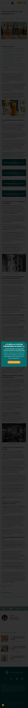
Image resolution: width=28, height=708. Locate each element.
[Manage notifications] (3, 705)
